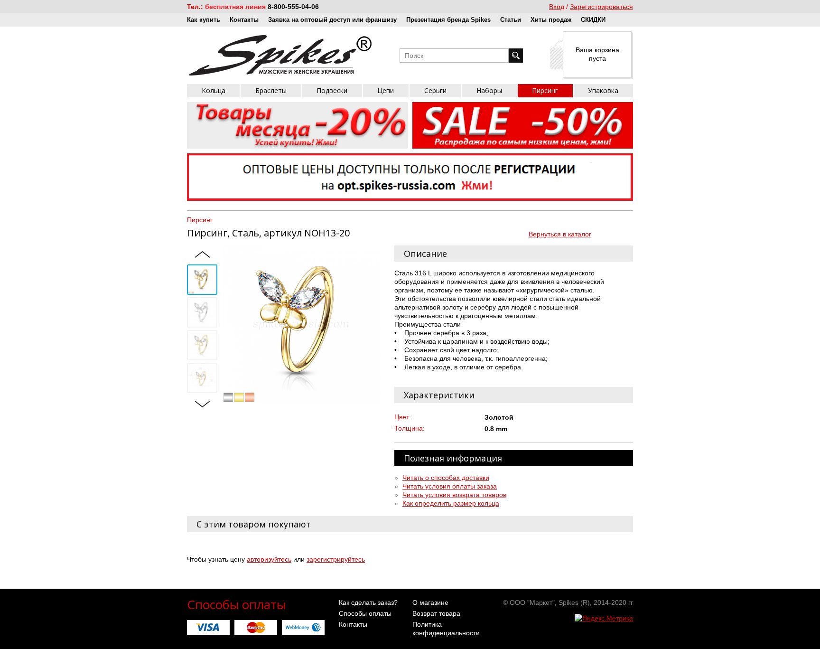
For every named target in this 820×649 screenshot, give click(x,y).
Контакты (244, 19)
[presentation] (202, 254)
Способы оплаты (365, 613)
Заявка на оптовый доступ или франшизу (332, 19)
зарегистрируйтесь (336, 559)
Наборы (489, 90)
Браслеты (271, 90)
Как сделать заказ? (368, 602)
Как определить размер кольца (450, 503)
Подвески (332, 90)
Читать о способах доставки (445, 477)
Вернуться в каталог (560, 234)
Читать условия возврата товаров (454, 495)
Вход (556, 6)
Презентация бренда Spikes (448, 19)
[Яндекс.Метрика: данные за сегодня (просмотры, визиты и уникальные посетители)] (604, 618)
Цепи (385, 90)
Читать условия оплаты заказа (449, 486)
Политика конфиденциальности (446, 629)
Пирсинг (545, 90)
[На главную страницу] (280, 55)
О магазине (430, 602)
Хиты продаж (551, 19)
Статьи (510, 19)
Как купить (203, 19)
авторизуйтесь (269, 559)
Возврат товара (436, 613)
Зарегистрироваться (601, 6)
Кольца (213, 90)
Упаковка (603, 90)
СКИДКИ (593, 19)
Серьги (435, 90)
